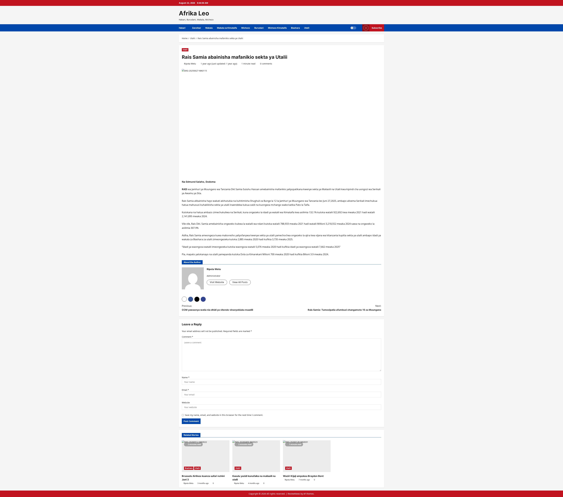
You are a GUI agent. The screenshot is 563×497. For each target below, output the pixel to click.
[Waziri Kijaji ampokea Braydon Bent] (307, 456)
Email (185, 389)
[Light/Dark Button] (353, 27)
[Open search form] (359, 28)
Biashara (295, 28)
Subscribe (377, 28)
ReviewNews (294, 493)
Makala (209, 28)
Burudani (259, 28)
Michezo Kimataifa (277, 28)
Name (185, 377)
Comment (187, 336)
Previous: (217, 307)
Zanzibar (196, 28)
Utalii (306, 28)
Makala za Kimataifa (227, 28)
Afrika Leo (194, 13)
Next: (344, 307)
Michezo (245, 28)
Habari (182, 28)
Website (186, 402)
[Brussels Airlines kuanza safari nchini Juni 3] (205, 456)
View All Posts (240, 282)
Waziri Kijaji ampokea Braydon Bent (303, 476)
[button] (184, 299)
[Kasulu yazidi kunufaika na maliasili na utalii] (256, 456)
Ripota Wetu (190, 63)
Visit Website (217, 282)
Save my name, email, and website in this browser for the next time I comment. (224, 415)
